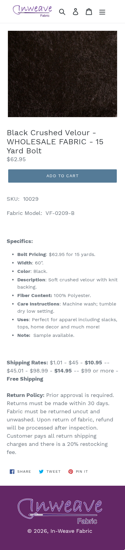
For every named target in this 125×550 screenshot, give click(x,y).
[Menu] (102, 11)
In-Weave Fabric (71, 531)
